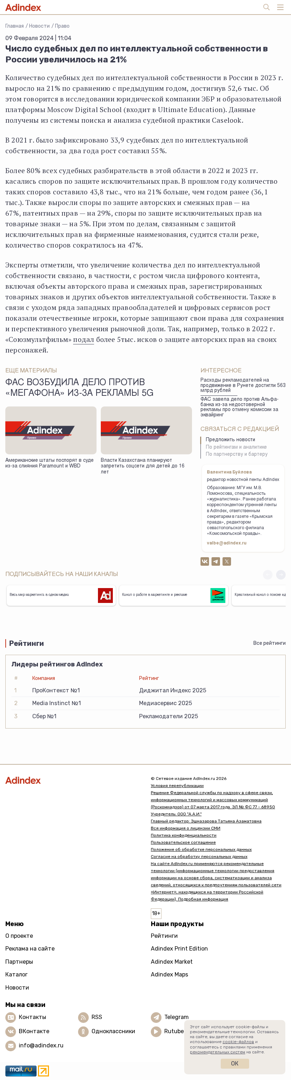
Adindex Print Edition (179, 948)
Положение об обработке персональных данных (201, 849)
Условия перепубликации (177, 785)
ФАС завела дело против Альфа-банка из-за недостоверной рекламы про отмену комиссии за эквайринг (240, 407)
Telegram (176, 1017)
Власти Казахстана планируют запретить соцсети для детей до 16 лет (143, 466)
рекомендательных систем (217, 1051)
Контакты (32, 1017)
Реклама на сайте (30, 948)
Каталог (16, 974)
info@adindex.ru (41, 1045)
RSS (97, 1017)
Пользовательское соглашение (183, 842)
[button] (281, 575)
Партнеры (19, 961)
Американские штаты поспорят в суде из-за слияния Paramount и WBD (49, 463)
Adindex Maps (169, 974)
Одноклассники (113, 1031)
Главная (14, 26)
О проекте (19, 935)
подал (83, 339)
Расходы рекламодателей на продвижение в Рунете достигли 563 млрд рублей (243, 385)
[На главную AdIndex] (72, 780)
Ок (234, 1063)
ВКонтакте (34, 1031)
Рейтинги (164, 935)
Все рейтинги (269, 643)
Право (62, 26)
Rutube (174, 1031)
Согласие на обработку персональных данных (199, 856)
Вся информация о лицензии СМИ (185, 828)
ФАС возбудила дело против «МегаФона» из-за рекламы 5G (79, 388)
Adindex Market (172, 961)
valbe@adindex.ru (227, 543)
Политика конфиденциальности (183, 835)
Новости (39, 26)
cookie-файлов (238, 1041)
